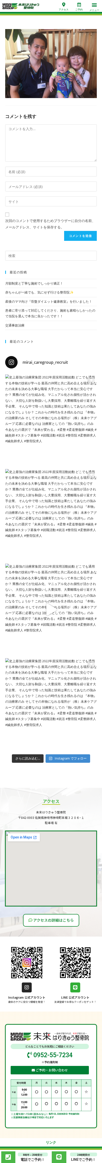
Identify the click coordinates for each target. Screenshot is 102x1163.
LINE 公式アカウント (75, 997)
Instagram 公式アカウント (26, 997)
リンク (51, 1142)
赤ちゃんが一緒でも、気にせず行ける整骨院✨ (39, 292)
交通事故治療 (15, 325)
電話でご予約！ (33, 1160)
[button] (94, 5)
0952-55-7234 (52, 1055)
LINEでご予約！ (83, 1160)
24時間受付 (83, 1155)
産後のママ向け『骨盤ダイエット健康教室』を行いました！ (48, 301)
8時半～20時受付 (32, 1155)
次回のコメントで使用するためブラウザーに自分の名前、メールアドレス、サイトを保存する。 (50, 223)
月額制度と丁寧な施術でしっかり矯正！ (34, 283)
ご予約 (79, 9)
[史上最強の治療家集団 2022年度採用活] (51, 420)
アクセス (64, 9)
